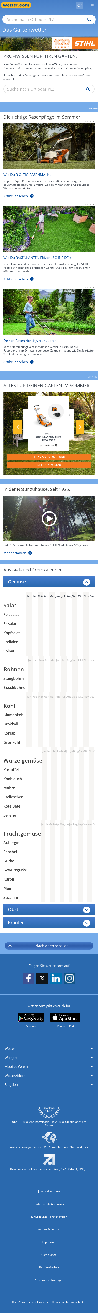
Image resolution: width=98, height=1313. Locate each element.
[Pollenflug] (79, 5)
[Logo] (49, 43)
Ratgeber (11, 1084)
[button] (49, 1048)
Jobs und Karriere (49, 1191)
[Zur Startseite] (18, 5)
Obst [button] (13, 909)
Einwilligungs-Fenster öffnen (49, 1217)
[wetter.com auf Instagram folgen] (69, 978)
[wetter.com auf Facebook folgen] (28, 978)
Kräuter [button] (16, 923)
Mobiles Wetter (16, 1066)
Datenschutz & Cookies (49, 1204)
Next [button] (80, 427)
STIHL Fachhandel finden (49, 457)
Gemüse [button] (17, 581)
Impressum (49, 1242)
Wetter (10, 1048)
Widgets (11, 1057)
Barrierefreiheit (49, 1267)
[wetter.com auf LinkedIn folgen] (56, 978)
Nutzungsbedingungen (49, 1280)
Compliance (49, 1255)
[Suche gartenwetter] (87, 89)
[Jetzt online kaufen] (49, 424)
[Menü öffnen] (90, 5)
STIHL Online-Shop (49, 465)
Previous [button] (17, 427)
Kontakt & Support (49, 1229)
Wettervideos (15, 1075)
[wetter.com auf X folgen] (42, 979)
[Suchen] (88, 19)
